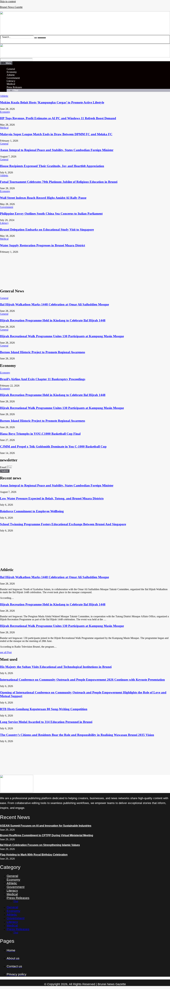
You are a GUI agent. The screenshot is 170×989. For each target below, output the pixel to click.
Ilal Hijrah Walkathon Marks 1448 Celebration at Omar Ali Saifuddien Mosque (54, 304)
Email (3, 467)
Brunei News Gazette (11, 7)
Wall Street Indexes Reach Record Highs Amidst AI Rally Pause (43, 197)
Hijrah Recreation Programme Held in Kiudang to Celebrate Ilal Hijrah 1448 (52, 320)
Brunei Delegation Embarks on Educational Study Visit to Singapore (47, 229)
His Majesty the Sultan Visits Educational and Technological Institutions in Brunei (56, 667)
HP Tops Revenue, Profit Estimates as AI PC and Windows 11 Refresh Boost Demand (58, 118)
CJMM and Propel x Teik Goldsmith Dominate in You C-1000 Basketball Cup (53, 446)
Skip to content (8, 1)
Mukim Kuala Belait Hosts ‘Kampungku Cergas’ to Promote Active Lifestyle (52, 102)
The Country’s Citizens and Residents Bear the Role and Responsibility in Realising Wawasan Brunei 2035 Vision (77, 735)
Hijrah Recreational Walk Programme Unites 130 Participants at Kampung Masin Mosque (62, 336)
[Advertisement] (85, 269)
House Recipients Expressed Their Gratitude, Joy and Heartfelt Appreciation (52, 166)
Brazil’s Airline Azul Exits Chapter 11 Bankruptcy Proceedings (42, 379)
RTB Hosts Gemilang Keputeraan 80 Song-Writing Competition (43, 709)
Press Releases (14, 87)
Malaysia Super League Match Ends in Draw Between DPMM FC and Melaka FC (56, 134)
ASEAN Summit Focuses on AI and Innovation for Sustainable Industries (45, 825)
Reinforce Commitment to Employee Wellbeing (32, 511)
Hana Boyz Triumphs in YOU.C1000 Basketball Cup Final (40, 433)
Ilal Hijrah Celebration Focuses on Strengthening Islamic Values (40, 845)
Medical (11, 84)
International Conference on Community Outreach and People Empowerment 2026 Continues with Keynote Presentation (82, 679)
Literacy (11, 81)
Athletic (11, 75)
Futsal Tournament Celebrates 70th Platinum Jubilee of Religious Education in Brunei (58, 182)
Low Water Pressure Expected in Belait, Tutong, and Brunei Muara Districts (52, 498)
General (11, 69)
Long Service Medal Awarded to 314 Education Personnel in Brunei (46, 722)
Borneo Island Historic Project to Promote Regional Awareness (42, 352)
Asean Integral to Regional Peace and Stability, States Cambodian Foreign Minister (56, 150)
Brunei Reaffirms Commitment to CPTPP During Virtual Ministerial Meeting (46, 835)
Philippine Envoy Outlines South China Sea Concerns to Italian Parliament (51, 213)
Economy (12, 72)
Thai (15, 90)
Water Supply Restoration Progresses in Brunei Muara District (42, 245)
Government (13, 78)
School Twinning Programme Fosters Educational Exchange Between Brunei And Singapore (63, 524)
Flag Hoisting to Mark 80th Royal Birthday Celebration (34, 854)
